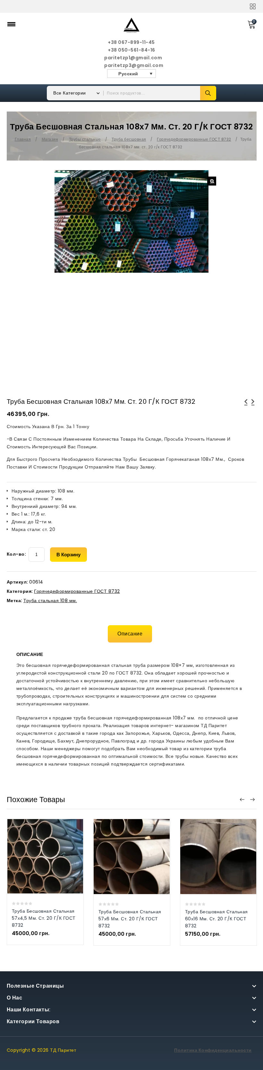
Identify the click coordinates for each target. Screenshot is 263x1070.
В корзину (68, 554)
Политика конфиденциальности (213, 1050)
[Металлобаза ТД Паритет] (131, 25)
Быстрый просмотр (38, 845)
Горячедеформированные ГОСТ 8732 (194, 139)
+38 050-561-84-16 (131, 50)
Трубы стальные (85, 139)
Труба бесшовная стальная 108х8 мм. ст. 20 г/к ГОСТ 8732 (246, 409)
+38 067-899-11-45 (131, 42)
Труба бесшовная (129, 139)
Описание (129, 633)
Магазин (50, 139)
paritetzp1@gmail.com (131, 57)
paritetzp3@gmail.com (131, 65)
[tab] (131, 634)
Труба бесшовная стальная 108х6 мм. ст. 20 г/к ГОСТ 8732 (253, 409)
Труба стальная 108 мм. (50, 600)
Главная (23, 139)
